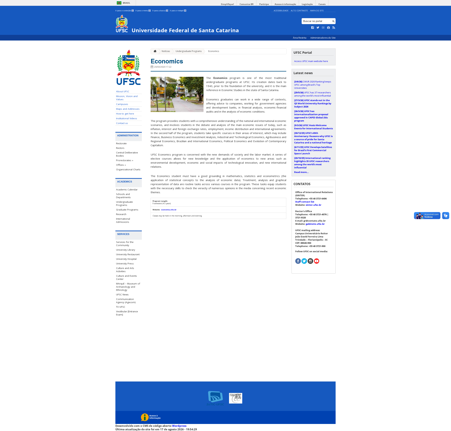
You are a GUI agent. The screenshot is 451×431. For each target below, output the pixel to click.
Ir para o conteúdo (124, 11)
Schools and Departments (123, 196)
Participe (264, 4)
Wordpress (179, 425)
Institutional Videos (126, 118)
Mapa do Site (317, 10)
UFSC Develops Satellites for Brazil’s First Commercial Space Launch (313, 150)
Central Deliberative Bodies (127, 154)
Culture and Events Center (126, 277)
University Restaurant (128, 254)
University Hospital (126, 259)
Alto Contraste (299, 10)
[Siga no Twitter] (318, 27)
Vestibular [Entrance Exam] (127, 313)
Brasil (126, 2)
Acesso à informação (285, 4)
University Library (125, 249)
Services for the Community (125, 243)
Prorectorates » (124, 160)
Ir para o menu (142, 11)
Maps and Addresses (128, 108)
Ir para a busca (160, 11)
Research (121, 214)
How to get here (125, 113)
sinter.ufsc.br (313, 204)
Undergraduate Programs (124, 203)
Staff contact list (304, 201)
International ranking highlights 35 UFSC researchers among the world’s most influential (312, 162)
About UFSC (122, 91)
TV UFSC (120, 306)
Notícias (166, 51)
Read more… (301, 172)
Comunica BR (247, 4)
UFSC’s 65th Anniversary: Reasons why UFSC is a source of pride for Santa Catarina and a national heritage (313, 137)
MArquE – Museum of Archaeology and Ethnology (128, 287)
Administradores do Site (323, 37)
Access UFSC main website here (311, 61)
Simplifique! (227, 4)
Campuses (122, 104)
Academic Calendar (127, 189)
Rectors (120, 148)
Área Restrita (300, 37)
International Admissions (123, 220)
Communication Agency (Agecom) (126, 300)
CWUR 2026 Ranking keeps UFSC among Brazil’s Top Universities (312, 84)
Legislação (307, 4)
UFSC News (122, 294)
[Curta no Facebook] (312, 27)
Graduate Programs (127, 209)
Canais (322, 4)
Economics (213, 51)
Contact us (122, 123)
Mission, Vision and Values (127, 98)
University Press (125, 263)
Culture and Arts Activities (125, 269)
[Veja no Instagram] (328, 27)
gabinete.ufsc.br (315, 223)
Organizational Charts (128, 169)
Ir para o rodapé (178, 11)
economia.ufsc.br (169, 209)
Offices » (121, 164)
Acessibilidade (281, 10)
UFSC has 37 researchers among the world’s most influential (312, 94)
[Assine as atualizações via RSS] (333, 27)
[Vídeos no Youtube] (323, 27)
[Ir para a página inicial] (154, 51)
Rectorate (121, 143)
